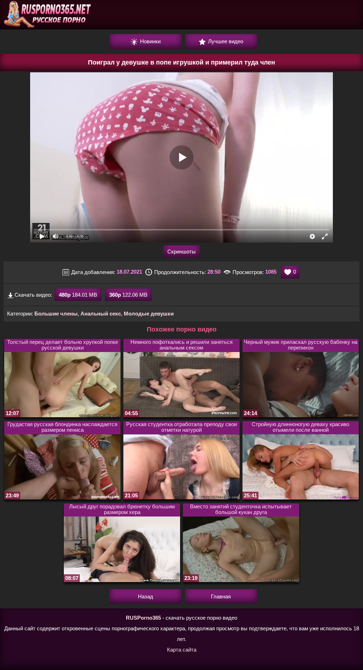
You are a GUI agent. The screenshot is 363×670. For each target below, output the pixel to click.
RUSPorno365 (143, 618)
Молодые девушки (149, 314)
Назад (145, 596)
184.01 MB (78, 295)
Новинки (150, 41)
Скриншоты (181, 252)
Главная (221, 596)
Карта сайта (181, 650)
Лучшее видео (225, 41)
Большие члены (56, 314)
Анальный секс (100, 314)
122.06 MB (128, 295)
